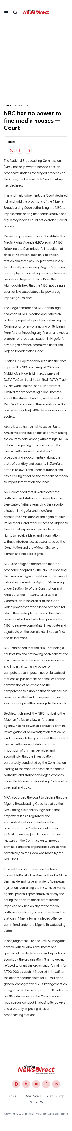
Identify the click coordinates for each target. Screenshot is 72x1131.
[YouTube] (36, 1084)
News (7, 105)
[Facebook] (46, 1084)
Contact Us (36, 1102)
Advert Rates (33, 1096)
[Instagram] (16, 1084)
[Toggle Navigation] (6, 12)
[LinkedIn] (56, 1084)
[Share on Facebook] (19, 150)
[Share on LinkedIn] (28, 150)
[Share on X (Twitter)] (11, 150)
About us (14, 1096)
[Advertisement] (36, 59)
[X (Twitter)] (26, 1084)
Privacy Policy (55, 1096)
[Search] (15, 12)
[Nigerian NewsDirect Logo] (36, 12)
